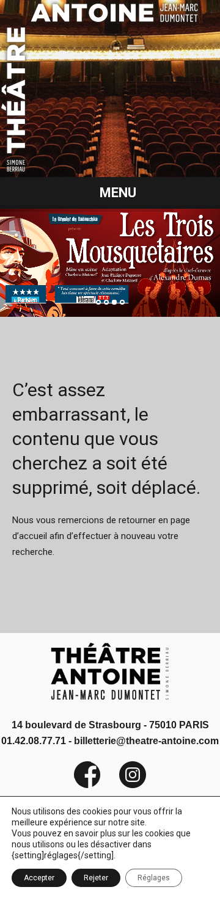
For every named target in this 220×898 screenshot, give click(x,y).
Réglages (154, 878)
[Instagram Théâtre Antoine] (123, 785)
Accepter (39, 878)
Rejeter (96, 878)
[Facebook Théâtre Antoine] (87, 785)
